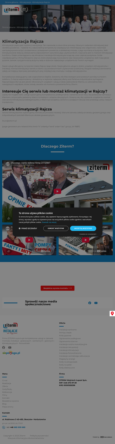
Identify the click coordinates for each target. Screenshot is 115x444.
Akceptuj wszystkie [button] (83, 228)
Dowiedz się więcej (49, 222)
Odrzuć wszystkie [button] (56, 228)
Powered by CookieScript (88, 234)
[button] (28, 228)
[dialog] (57, 222)
